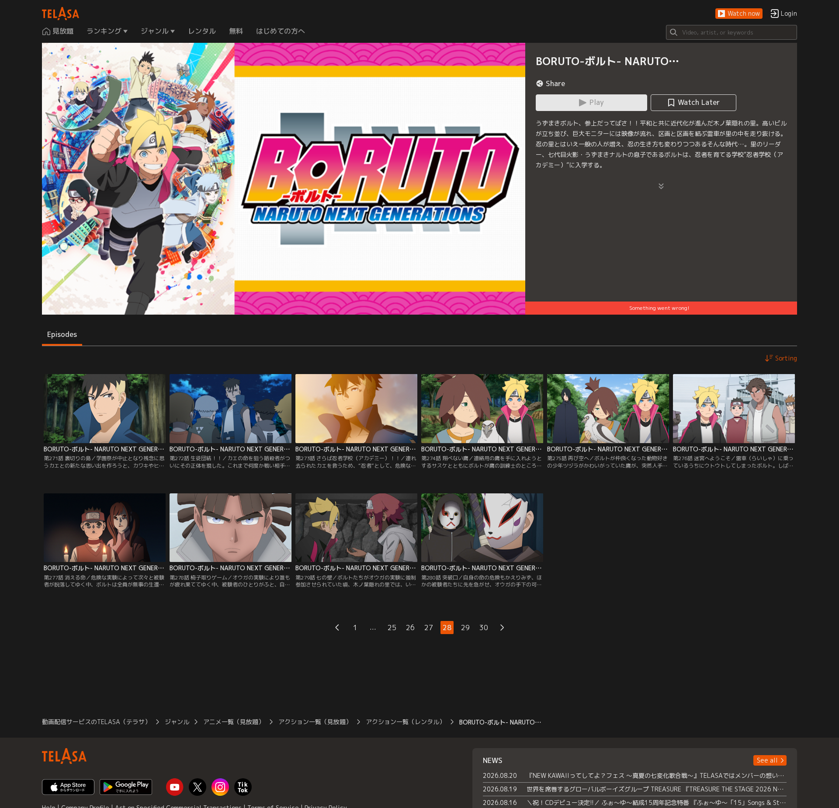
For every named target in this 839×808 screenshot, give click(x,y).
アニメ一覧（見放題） (233, 722)
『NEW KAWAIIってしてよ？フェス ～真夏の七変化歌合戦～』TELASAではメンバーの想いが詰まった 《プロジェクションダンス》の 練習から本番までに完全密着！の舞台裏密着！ (657, 775)
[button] (739, 13)
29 (465, 627)
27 (428, 627)
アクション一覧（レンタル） (405, 722)
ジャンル (177, 722)
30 (483, 627)
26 (410, 627)
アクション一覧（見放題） (315, 722)
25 (392, 627)
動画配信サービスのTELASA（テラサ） (96, 722)
